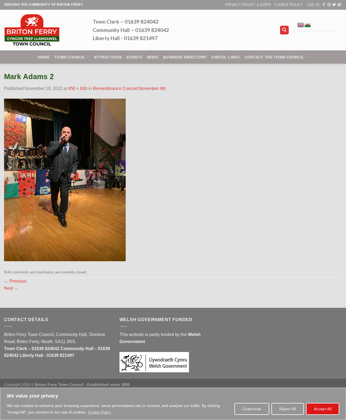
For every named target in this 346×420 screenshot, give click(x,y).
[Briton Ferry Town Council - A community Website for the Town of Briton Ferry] (44, 30)
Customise (251, 409)
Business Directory (184, 57)
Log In (313, 5)
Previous (15, 281)
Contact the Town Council (275, 57)
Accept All (322, 409)
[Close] (340, 392)
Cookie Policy (99, 412)
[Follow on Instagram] (329, 5)
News (152, 57)
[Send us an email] (339, 5)
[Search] (284, 30)
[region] (173, 404)
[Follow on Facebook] (323, 5)
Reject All (287, 409)
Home (43, 57)
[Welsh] (307, 25)
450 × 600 (77, 88)
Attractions (108, 57)
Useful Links (225, 57)
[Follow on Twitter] (334, 5)
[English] (300, 25)
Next (11, 288)
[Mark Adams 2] (65, 179)
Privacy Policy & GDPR (248, 5)
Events (134, 57)
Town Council (69, 57)
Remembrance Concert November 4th (129, 88)
